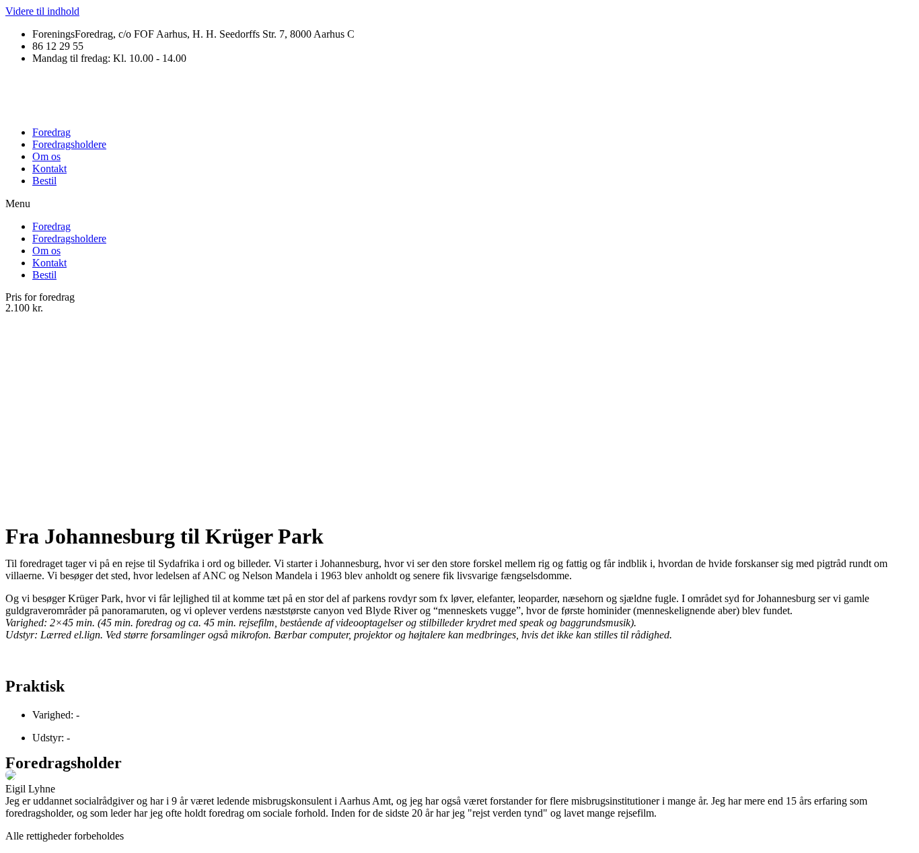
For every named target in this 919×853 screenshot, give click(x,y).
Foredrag (51, 132)
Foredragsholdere (69, 144)
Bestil (44, 180)
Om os (46, 156)
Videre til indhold (42, 11)
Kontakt (49, 168)
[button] (459, 204)
